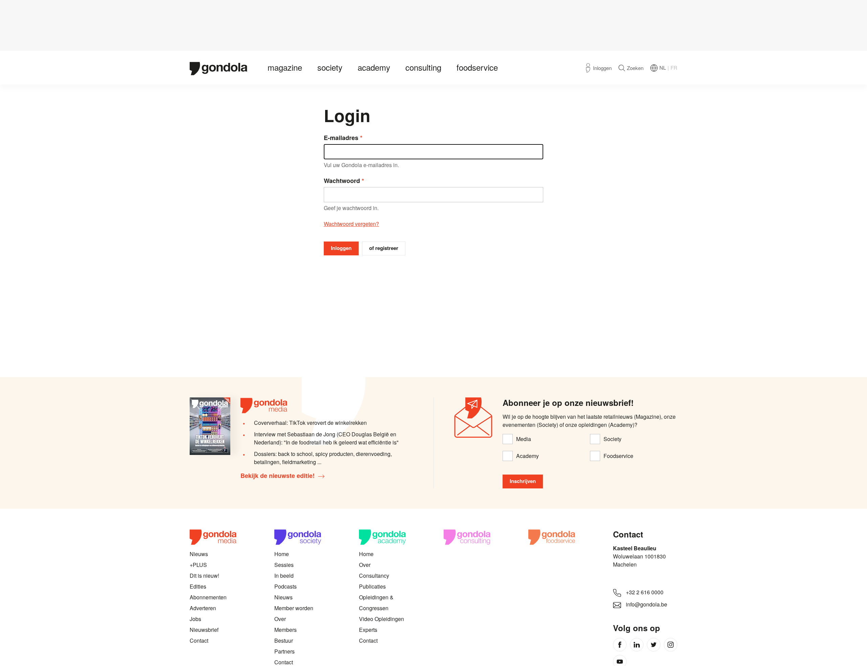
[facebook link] (620, 644)
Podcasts (285, 586)
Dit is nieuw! (204, 575)
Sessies (284, 565)
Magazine (285, 67)
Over (280, 619)
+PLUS (198, 565)
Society (329, 67)
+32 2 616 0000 (644, 592)
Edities (198, 586)
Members (285, 630)
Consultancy (374, 575)
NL (662, 67)
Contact (199, 640)
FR (674, 67)
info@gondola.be (646, 604)
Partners (284, 651)
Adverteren (203, 608)
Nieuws (199, 554)
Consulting (423, 67)
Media (523, 439)
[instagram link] (670, 644)
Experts (368, 630)
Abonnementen (208, 597)
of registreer (383, 248)
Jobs (195, 619)
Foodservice (477, 67)
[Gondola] (218, 68)
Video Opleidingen (381, 619)
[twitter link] (653, 644)
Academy (374, 67)
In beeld (284, 575)
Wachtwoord (342, 180)
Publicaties (372, 586)
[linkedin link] (636, 644)
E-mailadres (341, 137)
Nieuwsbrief (204, 630)
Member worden (293, 608)
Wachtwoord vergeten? (351, 224)
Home (281, 554)
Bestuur (283, 640)
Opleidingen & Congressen (376, 602)
